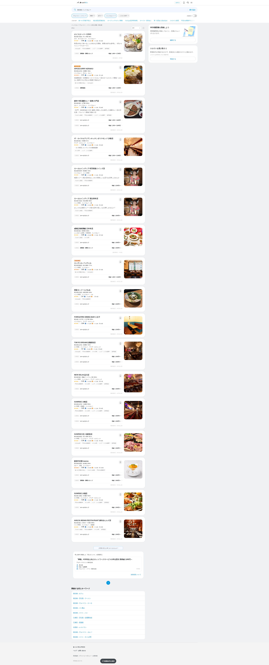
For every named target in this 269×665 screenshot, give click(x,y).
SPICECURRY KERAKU (83, 68)
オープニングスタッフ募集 (115, 20)
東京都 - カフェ (78, 593)
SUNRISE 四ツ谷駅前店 (83, 434)
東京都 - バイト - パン (80, 613)
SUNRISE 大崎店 (80, 402)
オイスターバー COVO (82, 34)
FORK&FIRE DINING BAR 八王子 (87, 317)
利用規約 (75, 656)
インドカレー (110, 16)
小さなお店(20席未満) (131, 20)
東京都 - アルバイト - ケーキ (82, 603)
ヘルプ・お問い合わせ (79, 650)
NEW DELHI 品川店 (81, 375)
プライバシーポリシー (85, 656)
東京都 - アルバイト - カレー (82, 632)
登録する (173, 59)
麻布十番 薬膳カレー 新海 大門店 (86, 101)
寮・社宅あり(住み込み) (160, 20)
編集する (173, 40)
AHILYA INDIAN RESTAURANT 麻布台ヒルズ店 (92, 520)
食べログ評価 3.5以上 (85, 20)
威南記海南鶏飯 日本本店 (83, 228)
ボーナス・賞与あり (145, 20)
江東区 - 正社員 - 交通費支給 (82, 618)
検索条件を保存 (109, 661)
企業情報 (95, 656)
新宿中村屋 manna (81, 461)
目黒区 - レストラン (79, 627)
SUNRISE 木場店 (80, 493)
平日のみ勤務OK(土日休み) (188, 20)
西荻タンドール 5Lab (82, 290)
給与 (99, 15)
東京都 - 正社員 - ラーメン (82, 598)
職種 (91, 15)
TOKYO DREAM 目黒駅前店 (85, 342)
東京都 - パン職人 (79, 608)
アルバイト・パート (79, 16)
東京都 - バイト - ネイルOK (82, 637)
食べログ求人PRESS (79, 647)
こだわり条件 (123, 15)
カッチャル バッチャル (82, 263)
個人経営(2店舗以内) (99, 20)
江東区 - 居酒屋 (78, 622)
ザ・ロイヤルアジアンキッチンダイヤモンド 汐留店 (93, 138)
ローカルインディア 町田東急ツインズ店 (89, 168)
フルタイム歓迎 (174, 20)
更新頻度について (136, 574)
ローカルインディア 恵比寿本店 (86, 198)
